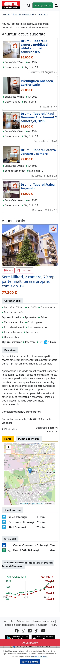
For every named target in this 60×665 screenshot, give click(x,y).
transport (26, 270)
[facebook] (17, 631)
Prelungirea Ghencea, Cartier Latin (37, 83)
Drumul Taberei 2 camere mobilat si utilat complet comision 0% (34, 46)
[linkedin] (30, 631)
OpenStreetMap (37, 503)
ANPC (54, 624)
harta (9, 270)
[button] (30, 471)
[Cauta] (28, 5)
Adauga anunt (42, 5)
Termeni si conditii (43, 621)
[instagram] (23, 631)
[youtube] (43, 631)
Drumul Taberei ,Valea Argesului (38, 186)
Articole (8, 621)
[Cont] (56, 5)
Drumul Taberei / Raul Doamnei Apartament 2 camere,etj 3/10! (39, 117)
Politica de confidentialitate (19, 624)
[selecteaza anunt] (15, 45)
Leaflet (25, 503)
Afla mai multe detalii (39, 656)
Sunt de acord (30, 661)
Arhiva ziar (23, 621)
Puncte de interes (29, 439)
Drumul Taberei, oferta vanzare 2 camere (38, 152)
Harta (7, 439)
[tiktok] (36, 631)
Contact (42, 624)
